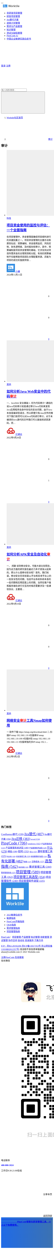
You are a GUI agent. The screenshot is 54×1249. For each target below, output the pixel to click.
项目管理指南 (13, 931)
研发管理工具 (23, 856)
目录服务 (29, 940)
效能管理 (44, 937)
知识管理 (11, 29)
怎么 (33, 852)
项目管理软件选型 (32, 881)
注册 (8, 66)
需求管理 (23, 867)
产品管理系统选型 (17, 848)
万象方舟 (38, 940)
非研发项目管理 (14, 13)
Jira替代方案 (13, 19)
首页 (15, 117)
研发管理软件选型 (39, 856)
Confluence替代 (12, 834)
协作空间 (12, 940)
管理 (27, 862)
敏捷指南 (11, 918)
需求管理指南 (13, 928)
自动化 (21, 940)
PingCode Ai (12, 35)
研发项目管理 (13, 16)
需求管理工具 (40, 866)
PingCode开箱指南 (15, 921)
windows (34, 844)
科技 (9, 218)
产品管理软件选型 (38, 848)
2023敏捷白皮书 (14, 915)
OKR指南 (11, 925)
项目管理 (28, 872)
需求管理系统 (8, 873)
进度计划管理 (13, 23)
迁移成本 (38, 861)
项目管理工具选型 (29, 877)
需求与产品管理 (14, 26)
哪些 (12, 851)
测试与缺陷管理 (14, 33)
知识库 (11, 856)
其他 (9, 384)
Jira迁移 (20, 838)
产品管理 (25, 937)
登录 (3, 66)
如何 (23, 851)
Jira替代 (34, 834)
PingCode (14, 843)
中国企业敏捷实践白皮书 (19, 39)
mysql (35, 839)
